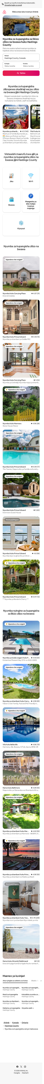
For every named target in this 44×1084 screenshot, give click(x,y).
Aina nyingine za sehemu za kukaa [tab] (15, 981)
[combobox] (21, 58)
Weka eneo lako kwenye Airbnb (25, 12)
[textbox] (12, 66)
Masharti (25, 1073)
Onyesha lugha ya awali (13, 5)
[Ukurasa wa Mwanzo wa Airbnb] (4, 11)
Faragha (17, 1073)
